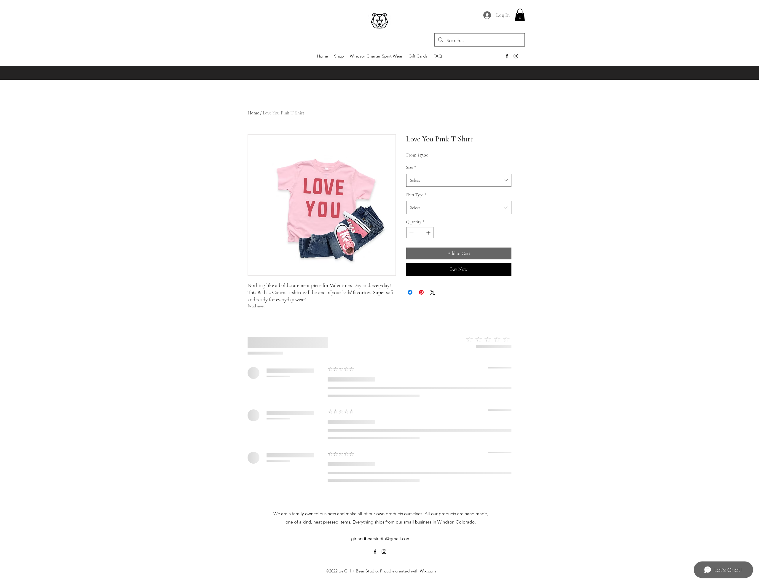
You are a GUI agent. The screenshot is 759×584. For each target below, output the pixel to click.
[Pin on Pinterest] (421, 292)
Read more (256, 306)
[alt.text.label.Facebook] (507, 56)
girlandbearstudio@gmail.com (381, 538)
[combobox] (458, 180)
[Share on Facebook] (410, 292)
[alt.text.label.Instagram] (516, 56)
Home (253, 113)
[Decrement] (410, 232)
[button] (520, 15)
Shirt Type (416, 194)
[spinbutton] (419, 232)
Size (411, 167)
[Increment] (429, 232)
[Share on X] (432, 292)
